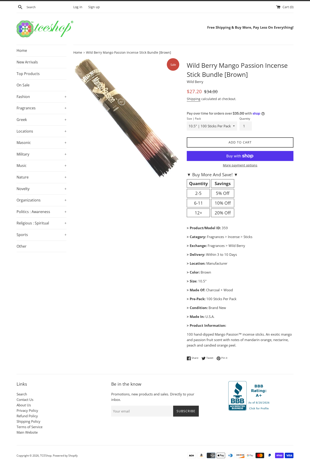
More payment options (240, 165)
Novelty (41, 188)
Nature (41, 177)
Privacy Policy (27, 410)
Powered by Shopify (65, 455)
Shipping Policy (28, 421)
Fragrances (41, 108)
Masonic (41, 142)
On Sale (23, 85)
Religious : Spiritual (41, 223)
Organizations (41, 200)
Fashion (41, 96)
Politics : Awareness (41, 211)
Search (22, 394)
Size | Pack (194, 119)
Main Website (27, 432)
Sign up (94, 7)
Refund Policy (27, 416)
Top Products (28, 73)
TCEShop (46, 455)
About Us (24, 405)
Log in (77, 7)
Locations (41, 131)
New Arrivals (27, 62)
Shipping (193, 99)
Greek (41, 119)
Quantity (244, 119)
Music (41, 165)
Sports (41, 234)
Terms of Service (29, 427)
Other (22, 246)
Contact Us (25, 399)
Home (22, 50)
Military (41, 154)
